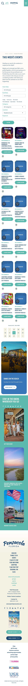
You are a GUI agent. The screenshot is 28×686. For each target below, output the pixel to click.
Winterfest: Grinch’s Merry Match (20, 309)
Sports (14, 581)
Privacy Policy (14, 656)
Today (3, 99)
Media (14, 585)
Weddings (14, 583)
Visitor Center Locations (14, 596)
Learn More (7, 152)
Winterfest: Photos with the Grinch (6, 309)
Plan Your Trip (14, 567)
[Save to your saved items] (4, 135)
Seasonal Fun (14, 569)
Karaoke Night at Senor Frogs (19, 143)
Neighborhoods (8, 113)
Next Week (12, 101)
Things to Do (14, 555)
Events (14, 558)
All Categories (7, 107)
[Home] (14, 3)
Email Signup (12, 638)
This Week (15, 99)
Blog (14, 572)
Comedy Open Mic (19, 176)
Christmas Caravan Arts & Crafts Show (6, 277)
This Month (19, 101)
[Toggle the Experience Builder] (6, 3)
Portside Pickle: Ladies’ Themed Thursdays (19, 213)
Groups (14, 579)
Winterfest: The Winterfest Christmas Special (6, 144)
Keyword (5, 115)
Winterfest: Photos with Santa (20, 277)
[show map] (3, 156)
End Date (5, 92)
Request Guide (12, 632)
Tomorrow (9, 99)
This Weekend (5, 101)
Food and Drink (14, 562)
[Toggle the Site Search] (2, 3)
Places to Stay (14, 560)
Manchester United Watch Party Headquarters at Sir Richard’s (6, 179)
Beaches (14, 553)
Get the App (14, 648)
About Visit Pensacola (14, 577)
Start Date (5, 87)
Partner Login (14, 654)
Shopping (14, 565)
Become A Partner (14, 650)
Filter (8, 122)
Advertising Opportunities (14, 652)
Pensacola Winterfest (4, 245)
